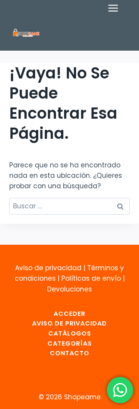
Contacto (69, 353)
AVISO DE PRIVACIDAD (69, 323)
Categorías (69, 343)
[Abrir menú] (117, 8)
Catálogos (69, 333)
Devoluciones (69, 289)
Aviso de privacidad (48, 268)
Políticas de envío (91, 278)
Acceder (69, 313)
